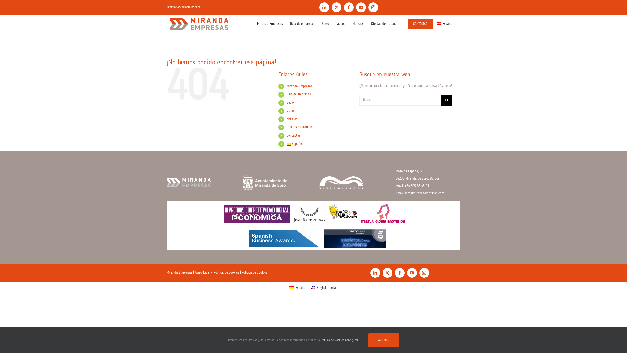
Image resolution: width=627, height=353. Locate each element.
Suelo (290, 102)
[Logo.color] (199, 16)
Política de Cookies (254, 272)
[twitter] (336, 7)
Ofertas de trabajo (299, 127)
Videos (291, 111)
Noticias (292, 119)
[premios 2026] (313, 202)
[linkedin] (324, 7)
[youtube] (361, 7)
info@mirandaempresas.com (183, 7)
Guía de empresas (299, 94)
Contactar (293, 135)
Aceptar (383, 340)
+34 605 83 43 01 (417, 186)
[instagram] (373, 7)
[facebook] (349, 7)
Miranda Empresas (299, 86)
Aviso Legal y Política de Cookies (217, 272)
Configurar (352, 340)
